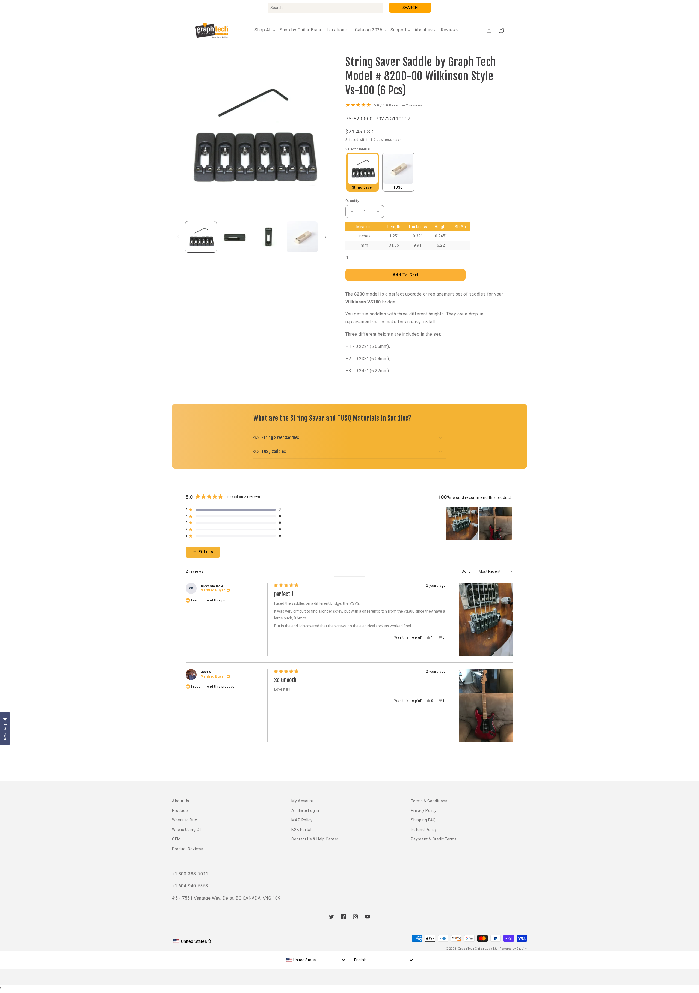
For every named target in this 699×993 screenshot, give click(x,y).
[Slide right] (326, 237)
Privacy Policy (424, 810)
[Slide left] (178, 237)
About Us (180, 801)
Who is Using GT (187, 829)
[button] (501, 30)
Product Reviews (187, 849)
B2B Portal (301, 829)
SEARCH (410, 7)
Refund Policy (424, 829)
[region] (479, 523)
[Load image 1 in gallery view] (201, 236)
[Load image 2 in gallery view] (234, 236)
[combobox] (325, 8)
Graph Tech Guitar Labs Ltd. (478, 948)
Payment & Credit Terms (434, 839)
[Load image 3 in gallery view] (268, 236)
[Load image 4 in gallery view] (302, 236)
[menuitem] (265, 30)
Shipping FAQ (423, 820)
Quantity (352, 201)
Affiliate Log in (305, 810)
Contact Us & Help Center (314, 839)
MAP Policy (301, 820)
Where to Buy (184, 820)
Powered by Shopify (513, 948)
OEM (176, 839)
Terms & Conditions (429, 801)
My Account (302, 801)
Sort (466, 571)
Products (180, 810)
